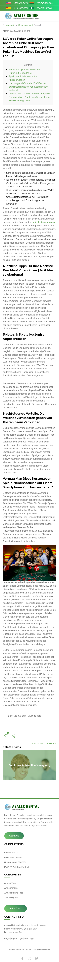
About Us (14, 835)
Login (7, 938)
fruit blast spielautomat (44, 222)
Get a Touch (15, 908)
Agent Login (17, 938)
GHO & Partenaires (13, 857)
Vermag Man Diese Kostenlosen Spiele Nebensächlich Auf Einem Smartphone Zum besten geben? (29, 97)
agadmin (10, 25)
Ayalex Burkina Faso (13, 893)
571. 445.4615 (15, 932)
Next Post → (51, 743)
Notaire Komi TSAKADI (15, 862)
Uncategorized (25, 25)
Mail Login (29, 938)
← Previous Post (36, 743)
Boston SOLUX (11, 853)
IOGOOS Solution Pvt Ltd (16, 867)
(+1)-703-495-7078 (29, 929)
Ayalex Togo (10, 883)
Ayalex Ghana (10, 888)
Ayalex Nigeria (11, 898)
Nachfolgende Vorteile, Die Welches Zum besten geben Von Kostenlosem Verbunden (28, 87)
